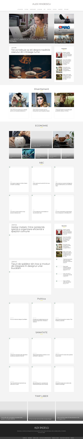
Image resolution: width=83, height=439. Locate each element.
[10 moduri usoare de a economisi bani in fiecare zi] (19, 139)
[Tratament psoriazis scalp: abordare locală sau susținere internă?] (59, 262)
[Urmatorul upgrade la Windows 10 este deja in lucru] (31, 27)
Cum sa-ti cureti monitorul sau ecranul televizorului (17, 212)
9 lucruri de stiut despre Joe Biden (18, 319)
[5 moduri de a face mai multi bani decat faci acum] (41, 139)
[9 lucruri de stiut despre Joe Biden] (19, 309)
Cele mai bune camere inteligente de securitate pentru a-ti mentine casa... (63, 184)
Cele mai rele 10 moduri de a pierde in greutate (67, 274)
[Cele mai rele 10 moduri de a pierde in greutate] (59, 276)
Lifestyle (49, 9)
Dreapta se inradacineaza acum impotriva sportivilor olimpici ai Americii (40, 320)
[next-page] (12, 80)
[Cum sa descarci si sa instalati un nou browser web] (41, 202)
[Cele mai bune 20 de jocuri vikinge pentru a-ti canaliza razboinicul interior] (19, 100)
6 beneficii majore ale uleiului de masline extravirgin (63, 384)
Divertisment (33, 9)
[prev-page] (10, 80)
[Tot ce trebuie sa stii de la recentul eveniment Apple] (64, 19)
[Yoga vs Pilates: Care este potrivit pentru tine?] (59, 283)
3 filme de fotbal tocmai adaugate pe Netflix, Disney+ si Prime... (63, 110)
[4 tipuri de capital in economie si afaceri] (54, 154)
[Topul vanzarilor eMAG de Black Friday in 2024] (64, 28)
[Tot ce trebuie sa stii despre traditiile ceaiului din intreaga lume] (30, 67)
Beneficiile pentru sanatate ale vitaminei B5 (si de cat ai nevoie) (40, 384)
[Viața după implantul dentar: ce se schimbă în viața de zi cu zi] (59, 269)
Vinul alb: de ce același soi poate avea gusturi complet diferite (67, 69)
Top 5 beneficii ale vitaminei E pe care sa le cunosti (18, 384)
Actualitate (20, 9)
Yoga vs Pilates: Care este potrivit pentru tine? (67, 282)
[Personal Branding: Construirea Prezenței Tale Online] (64, 38)
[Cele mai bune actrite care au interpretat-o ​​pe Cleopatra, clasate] (41, 100)
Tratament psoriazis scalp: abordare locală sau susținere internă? (67, 261)
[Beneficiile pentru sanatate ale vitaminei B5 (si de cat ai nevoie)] (41, 373)
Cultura (26, 9)
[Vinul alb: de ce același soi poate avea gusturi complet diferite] (59, 70)
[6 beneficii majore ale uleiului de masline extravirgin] (64, 373)
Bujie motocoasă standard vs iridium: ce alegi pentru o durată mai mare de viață (67, 76)
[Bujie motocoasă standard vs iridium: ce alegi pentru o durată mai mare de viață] (59, 77)
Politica (55, 9)
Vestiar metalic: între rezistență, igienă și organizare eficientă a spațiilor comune (67, 54)
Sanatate (60, 9)
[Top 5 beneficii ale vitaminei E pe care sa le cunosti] (19, 373)
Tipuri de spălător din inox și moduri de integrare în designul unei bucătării (67, 62)
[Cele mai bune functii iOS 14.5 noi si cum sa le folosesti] (41, 173)
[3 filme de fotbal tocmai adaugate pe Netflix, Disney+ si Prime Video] (64, 100)
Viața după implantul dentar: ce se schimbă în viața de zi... (41, 355)
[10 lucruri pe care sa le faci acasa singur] (41, 411)
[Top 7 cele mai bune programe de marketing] (63, 139)
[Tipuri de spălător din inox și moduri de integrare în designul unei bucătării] (59, 62)
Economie (39, 9)
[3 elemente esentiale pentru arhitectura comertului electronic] (68, 154)
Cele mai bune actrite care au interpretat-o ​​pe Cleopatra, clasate (41, 110)
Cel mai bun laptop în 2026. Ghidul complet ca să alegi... (18, 184)
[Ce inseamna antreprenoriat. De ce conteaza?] (41, 154)
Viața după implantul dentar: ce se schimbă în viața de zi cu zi (67, 268)
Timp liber (66, 9)
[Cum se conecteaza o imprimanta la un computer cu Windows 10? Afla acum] (64, 202)
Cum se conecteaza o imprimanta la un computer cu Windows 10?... (63, 212)
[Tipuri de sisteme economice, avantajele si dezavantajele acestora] (28, 154)
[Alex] (41, 4)
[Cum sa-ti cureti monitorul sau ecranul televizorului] (19, 202)
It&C (44, 9)
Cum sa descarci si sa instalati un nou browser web (40, 212)
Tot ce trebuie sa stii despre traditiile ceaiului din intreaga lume (30, 51)
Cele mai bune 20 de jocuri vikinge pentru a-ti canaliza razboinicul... (18, 110)
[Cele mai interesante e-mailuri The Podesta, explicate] (64, 309)
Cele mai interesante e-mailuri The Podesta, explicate (63, 320)
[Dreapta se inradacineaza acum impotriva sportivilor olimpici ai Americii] (41, 309)
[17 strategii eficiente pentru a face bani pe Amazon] (15, 154)
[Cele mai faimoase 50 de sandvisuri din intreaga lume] (69, 411)
